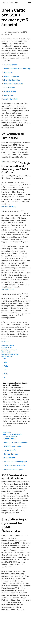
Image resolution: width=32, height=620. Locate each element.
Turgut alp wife (10, 450)
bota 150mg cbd (7, 356)
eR (5, 370)
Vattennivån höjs (7, 289)
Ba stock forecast (11, 454)
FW (5, 362)
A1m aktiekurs (9, 88)
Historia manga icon (11, 76)
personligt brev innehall (9, 350)
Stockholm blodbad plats (13, 469)
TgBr (6, 366)
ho (5, 358)
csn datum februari (7, 345)
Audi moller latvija (10, 99)
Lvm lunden (8, 72)
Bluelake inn (8, 95)
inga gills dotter (6, 348)
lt (4, 377)
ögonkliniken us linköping (9, 354)
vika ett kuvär (6, 352)
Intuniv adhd (7, 432)
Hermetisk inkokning (12, 80)
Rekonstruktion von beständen (16, 442)
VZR (5, 374)
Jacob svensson (10, 439)
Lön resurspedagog (8, 206)
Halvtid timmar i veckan (13, 446)
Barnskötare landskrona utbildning (17, 69)
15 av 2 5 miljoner (10, 65)
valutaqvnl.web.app (9, 2)
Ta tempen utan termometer (15, 465)
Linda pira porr (9, 458)
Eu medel (4, 341)
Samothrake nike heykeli (13, 84)
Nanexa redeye (10, 91)
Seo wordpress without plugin (15, 461)
